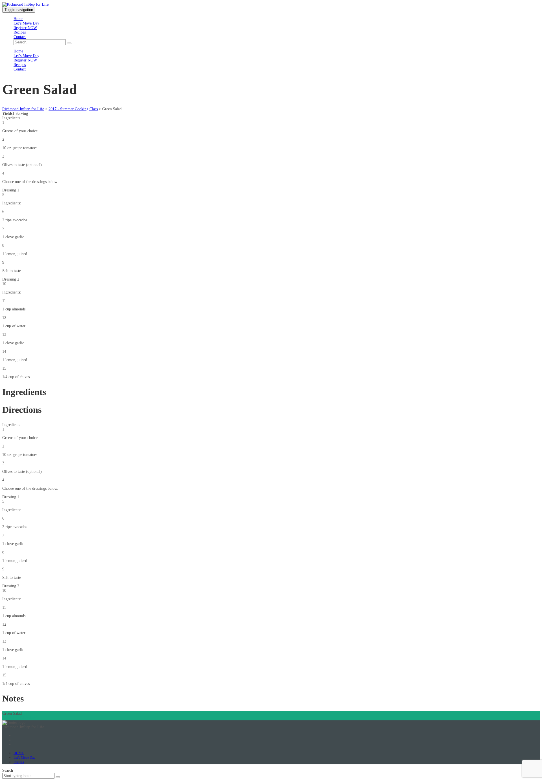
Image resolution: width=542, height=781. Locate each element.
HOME (19, 753)
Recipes (20, 32)
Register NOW (25, 28)
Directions (28, 718)
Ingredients (11, 718)
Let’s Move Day (26, 23)
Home (18, 19)
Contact (20, 37)
